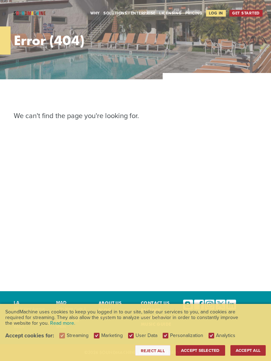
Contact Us (155, 303)
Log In (216, 13)
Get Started (246, 13)
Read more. (62, 323)
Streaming (78, 335)
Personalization (186, 335)
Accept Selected (200, 350)
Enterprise (143, 13)
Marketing (112, 335)
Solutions (115, 13)
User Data (146, 335)
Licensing (170, 13)
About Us (109, 303)
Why (95, 13)
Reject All (153, 351)
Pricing (194, 13)
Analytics (225, 335)
